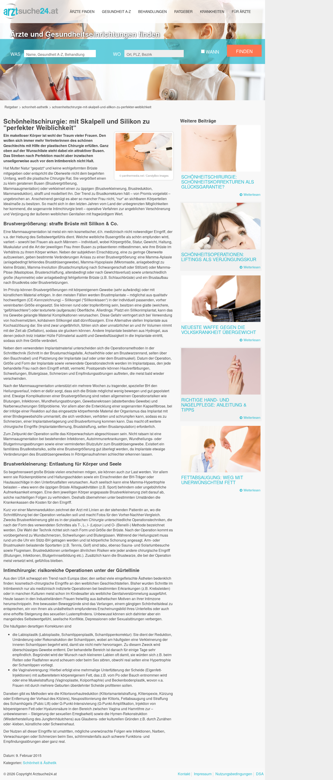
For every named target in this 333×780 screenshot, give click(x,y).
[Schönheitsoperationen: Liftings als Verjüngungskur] (221, 226)
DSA (260, 774)
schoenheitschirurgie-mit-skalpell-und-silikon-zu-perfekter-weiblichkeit (101, 107)
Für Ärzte (241, 11)
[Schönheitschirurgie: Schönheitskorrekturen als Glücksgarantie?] (221, 148)
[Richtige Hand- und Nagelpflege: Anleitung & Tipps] (221, 371)
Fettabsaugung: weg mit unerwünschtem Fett (212, 480)
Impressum (203, 774)
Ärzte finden (82, 11)
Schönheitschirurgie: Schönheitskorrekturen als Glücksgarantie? (217, 181)
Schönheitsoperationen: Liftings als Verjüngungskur (218, 256)
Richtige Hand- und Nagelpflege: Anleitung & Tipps (213, 404)
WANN (212, 51)
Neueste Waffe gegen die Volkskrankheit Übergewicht (218, 329)
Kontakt (184, 774)
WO (117, 54)
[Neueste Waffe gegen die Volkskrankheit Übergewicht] (221, 298)
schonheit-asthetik (35, 107)
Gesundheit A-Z (116, 11)
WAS (15, 54)
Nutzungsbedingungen (233, 774)
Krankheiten (212, 11)
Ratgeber (183, 11)
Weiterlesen (252, 194)
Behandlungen (152, 11)
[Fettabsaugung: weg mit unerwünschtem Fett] (221, 449)
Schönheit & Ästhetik (39, 762)
